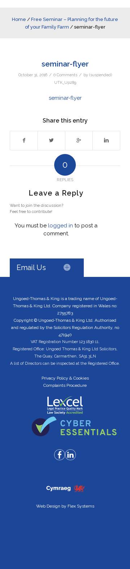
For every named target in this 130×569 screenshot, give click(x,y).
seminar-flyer (65, 63)
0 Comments (65, 75)
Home (19, 19)
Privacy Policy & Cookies (65, 378)
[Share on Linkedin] (106, 140)
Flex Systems (81, 506)
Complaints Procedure (65, 385)
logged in (60, 225)
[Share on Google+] (78, 140)
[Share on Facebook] (24, 140)
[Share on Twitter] (51, 140)
